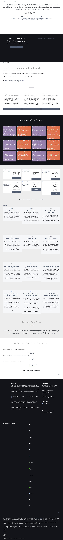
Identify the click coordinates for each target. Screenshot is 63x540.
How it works (33, 9)
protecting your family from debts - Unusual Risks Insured (15, 79)
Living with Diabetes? (35, 23)
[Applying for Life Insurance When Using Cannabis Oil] (7, 174)
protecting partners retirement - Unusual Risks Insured (14, 83)
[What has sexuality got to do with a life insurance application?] (27, 174)
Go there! (31, 325)
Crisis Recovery (21, 25)
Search (61, 1)
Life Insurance (21, 13)
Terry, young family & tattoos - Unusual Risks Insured (14, 80)
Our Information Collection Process (44, 11)
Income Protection (22, 22)
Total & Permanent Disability (21, 17)
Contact (55, 1)
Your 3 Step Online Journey (44, 8)
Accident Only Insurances (21, 44)
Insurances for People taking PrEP (22, 34)
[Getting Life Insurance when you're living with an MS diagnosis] (46, 174)
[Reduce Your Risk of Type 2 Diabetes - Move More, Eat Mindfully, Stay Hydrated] (7, 187)
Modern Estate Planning (21, 64)
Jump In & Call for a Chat (44, 14)
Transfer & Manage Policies (21, 73)
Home (15, 1)
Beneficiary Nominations (22, 68)
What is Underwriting (35, 14)
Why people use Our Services (34, 12)
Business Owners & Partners (22, 49)
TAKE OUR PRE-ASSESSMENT (16, 46)
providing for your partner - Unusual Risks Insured (13, 81)
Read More (17, 177)
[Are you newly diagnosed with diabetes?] (27, 186)
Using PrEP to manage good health (35, 26)
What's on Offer (34, 7)
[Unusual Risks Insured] (7, 1)
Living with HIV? (34, 21)
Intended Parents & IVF (22, 59)
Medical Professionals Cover (22, 39)
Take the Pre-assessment (44, 17)
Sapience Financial (39, 518)
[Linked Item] (31, 352)
